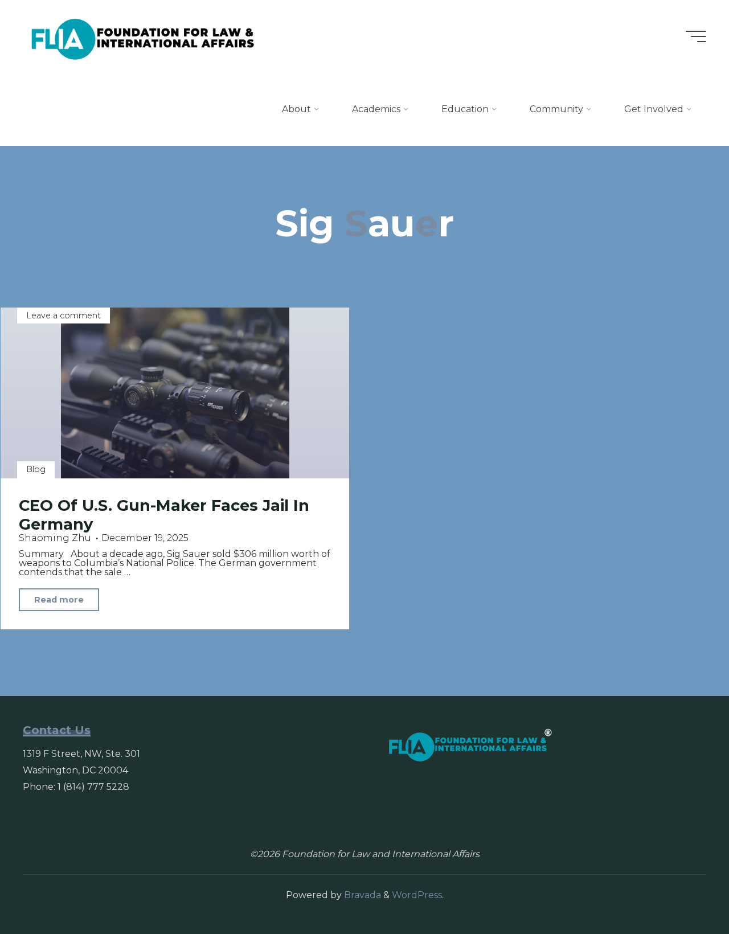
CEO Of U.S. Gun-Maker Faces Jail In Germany (164, 515)
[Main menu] (696, 36)
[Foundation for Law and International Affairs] (143, 36)
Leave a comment (63, 315)
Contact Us (57, 730)
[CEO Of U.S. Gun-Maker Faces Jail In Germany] (175, 393)
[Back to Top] (684, 889)
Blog (36, 469)
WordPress (417, 895)
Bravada (361, 895)
